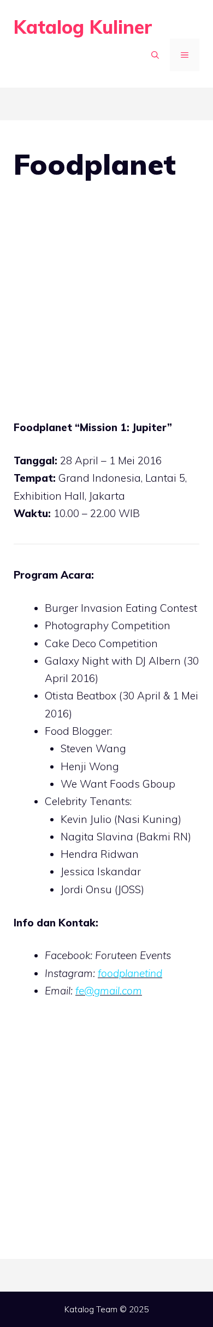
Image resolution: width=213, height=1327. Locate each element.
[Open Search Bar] (155, 55)
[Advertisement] (106, 308)
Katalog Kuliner (83, 27)
